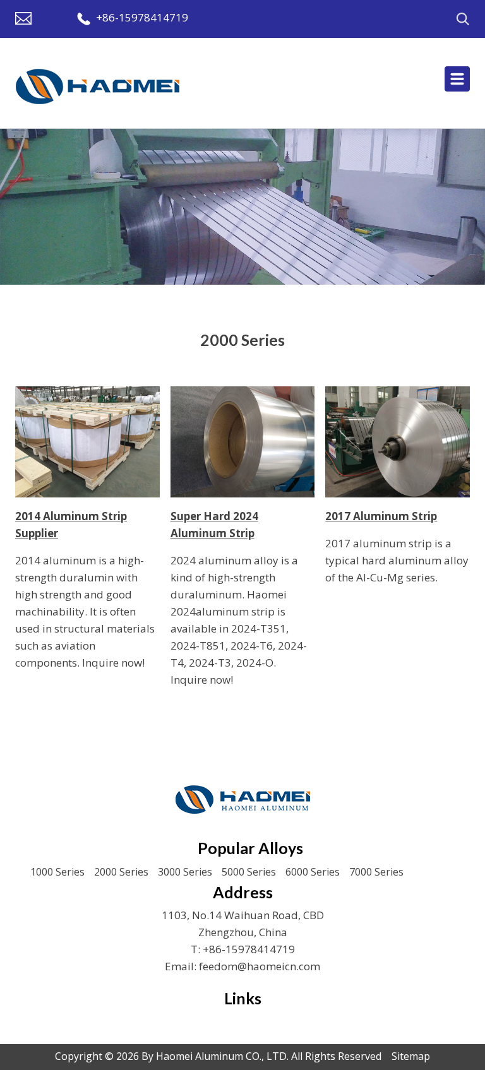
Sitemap (411, 1056)
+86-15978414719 (142, 17)
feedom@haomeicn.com (259, 966)
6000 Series (312, 872)
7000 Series (376, 872)
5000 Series (249, 872)
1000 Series (57, 872)
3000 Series (185, 872)
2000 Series (121, 872)
